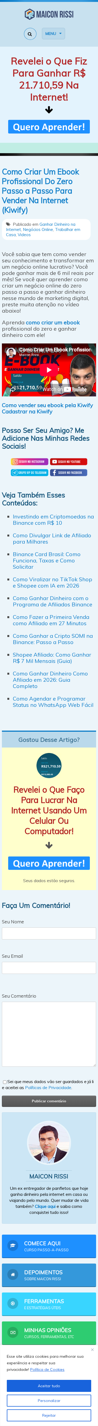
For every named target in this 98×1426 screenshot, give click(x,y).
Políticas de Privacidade (48, 1087)
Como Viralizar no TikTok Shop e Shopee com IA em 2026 (52, 582)
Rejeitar (49, 1415)
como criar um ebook (53, 322)
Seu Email (12, 956)
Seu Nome (13, 921)
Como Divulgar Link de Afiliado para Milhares (52, 538)
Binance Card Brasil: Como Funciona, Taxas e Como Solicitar (47, 560)
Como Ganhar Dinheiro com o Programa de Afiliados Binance (52, 601)
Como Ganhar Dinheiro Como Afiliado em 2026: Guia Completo (50, 679)
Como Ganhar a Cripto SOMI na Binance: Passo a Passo (53, 638)
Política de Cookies (47, 1369)
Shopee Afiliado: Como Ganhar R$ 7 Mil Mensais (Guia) (52, 657)
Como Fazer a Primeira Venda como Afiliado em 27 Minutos (51, 620)
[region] (49, 1385)
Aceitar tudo (49, 1385)
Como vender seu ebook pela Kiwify (47, 405)
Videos (24, 234)
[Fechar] (92, 1349)
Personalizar (49, 1400)
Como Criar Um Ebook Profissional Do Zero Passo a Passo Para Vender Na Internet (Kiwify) (40, 191)
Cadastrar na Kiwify (27, 411)
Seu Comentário (19, 996)
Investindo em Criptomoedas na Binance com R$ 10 (53, 519)
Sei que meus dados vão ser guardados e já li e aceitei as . (48, 1084)
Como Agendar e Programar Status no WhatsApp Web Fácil (53, 701)
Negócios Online (38, 229)
